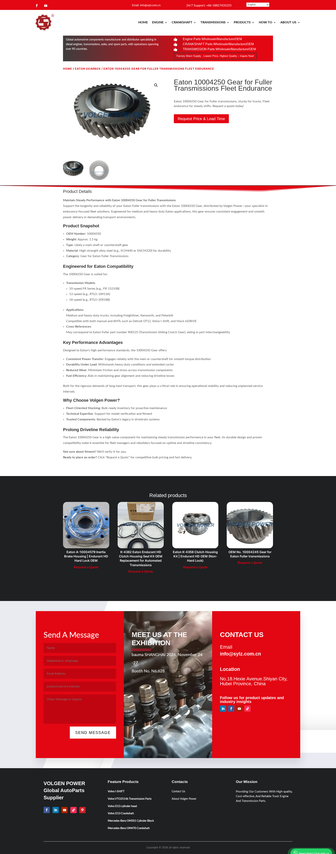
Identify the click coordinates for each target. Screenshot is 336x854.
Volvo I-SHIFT (116, 791)
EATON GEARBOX (88, 68)
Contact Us (178, 791)
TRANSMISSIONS (213, 22)
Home (67, 68)
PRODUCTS (242, 22)
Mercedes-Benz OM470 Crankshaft (129, 828)
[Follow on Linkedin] (223, 709)
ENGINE (158, 22)
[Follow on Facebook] (37, 6)
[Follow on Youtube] (46, 6)
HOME (143, 22)
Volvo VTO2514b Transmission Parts (129, 799)
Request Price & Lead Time (201, 119)
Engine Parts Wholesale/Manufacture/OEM (212, 39)
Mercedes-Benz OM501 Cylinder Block (131, 821)
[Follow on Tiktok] (247, 709)
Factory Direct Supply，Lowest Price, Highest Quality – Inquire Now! (215, 55)
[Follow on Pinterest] (82, 810)
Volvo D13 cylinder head (122, 806)
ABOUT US (288, 22)
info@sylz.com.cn (240, 653)
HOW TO (265, 22)
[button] (155, 85)
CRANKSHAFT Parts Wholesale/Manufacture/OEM (218, 44)
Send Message (93, 732)
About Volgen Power (184, 799)
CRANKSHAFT (182, 22)
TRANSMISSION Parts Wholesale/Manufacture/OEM (219, 49)
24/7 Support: (209, 5)
